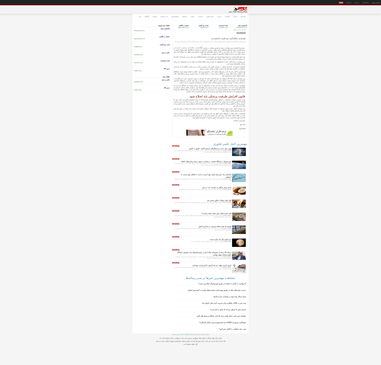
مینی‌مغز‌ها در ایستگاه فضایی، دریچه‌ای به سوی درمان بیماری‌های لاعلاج (206, 161)
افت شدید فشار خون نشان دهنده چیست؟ (216, 213)
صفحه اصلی (205, 334)
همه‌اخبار (243, 16)
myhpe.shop (138, 70)
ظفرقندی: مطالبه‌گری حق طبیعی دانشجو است (228, 38)
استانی (192, 16)
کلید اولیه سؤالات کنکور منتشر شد (219, 200)
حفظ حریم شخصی (177, 334)
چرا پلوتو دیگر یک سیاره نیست (220, 239)
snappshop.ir (204, 27)
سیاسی (235, 16)
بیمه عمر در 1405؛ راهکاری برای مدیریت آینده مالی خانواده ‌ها (224, 303)
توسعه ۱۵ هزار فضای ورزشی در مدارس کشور (215, 226)
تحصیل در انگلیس (184, 25)
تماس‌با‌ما (348, 2)
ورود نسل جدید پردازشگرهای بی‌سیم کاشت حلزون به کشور (210, 149)
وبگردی (155, 16)
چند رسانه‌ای (164, 16)
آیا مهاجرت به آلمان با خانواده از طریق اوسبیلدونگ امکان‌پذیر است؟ (222, 284)
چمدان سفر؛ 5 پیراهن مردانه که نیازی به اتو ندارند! (228, 310)
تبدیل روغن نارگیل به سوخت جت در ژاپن (216, 187)
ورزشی (219, 16)
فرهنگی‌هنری (175, 16)
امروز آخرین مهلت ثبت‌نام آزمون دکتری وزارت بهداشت (211, 265)
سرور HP (167, 68)
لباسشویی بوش (242, 25)
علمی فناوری (210, 16)
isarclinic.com (223, 27)
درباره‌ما (356, 2)
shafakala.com (138, 54)
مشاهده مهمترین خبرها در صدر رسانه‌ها (210, 277)
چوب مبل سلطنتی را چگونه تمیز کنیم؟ (232, 329)
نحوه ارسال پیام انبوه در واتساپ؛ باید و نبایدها (230, 297)
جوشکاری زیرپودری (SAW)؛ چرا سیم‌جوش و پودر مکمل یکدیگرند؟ (222, 322)
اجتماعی (200, 16)
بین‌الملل (184, 16)
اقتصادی (227, 16)
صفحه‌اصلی (365, 2)
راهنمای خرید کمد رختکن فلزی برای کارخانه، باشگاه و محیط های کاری (221, 316)
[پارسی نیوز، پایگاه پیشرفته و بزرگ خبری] (238, 10)
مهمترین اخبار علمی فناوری (230, 143)
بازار (140, 16)
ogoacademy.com (183, 27)
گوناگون (147, 16)
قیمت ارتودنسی (223, 25)
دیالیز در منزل (166, 52)
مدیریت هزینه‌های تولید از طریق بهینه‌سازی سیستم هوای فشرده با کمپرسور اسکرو (217, 290)
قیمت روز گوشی (203, 25)
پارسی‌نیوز (376, 2)
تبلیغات (186, 334)
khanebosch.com (241, 27)
